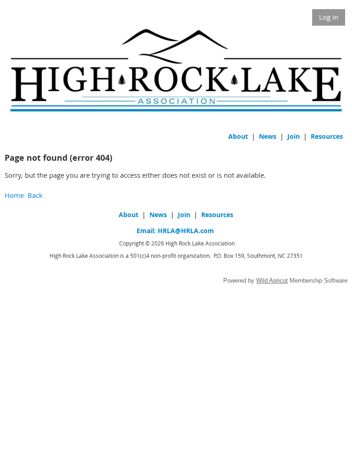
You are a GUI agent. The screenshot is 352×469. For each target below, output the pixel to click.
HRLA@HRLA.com (186, 230)
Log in (328, 17)
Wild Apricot (272, 280)
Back (35, 195)
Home (14, 195)
